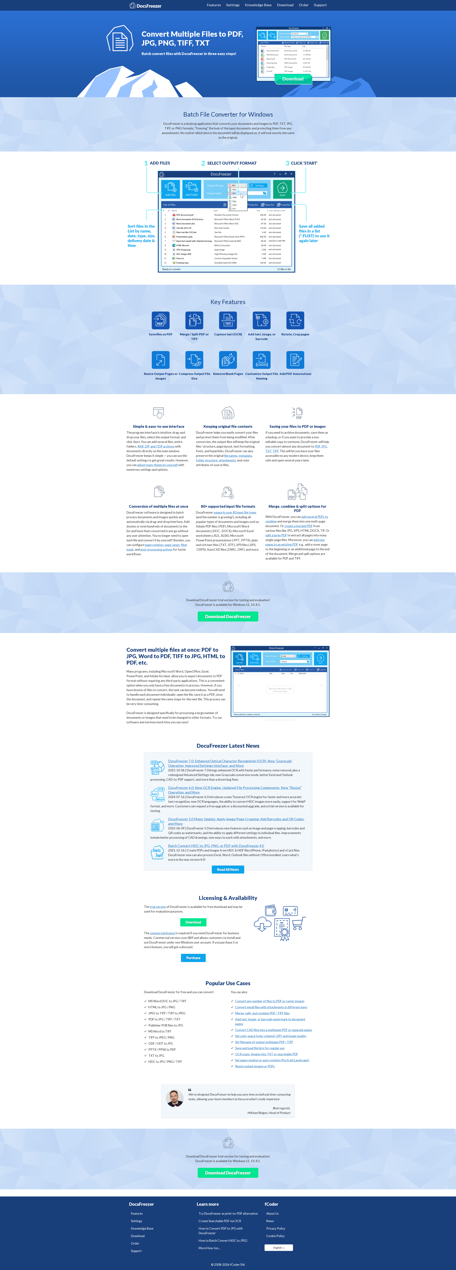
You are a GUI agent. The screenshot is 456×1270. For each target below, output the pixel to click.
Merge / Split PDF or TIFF (194, 336)
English (278, 1247)
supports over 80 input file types (235, 512)
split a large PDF (276, 535)
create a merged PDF (298, 526)
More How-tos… (210, 1248)
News (270, 1221)
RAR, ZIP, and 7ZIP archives (156, 446)
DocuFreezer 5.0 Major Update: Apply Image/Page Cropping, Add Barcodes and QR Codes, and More (236, 821)
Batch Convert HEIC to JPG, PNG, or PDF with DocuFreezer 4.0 (216, 846)
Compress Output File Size (194, 376)
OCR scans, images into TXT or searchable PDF (266, 1054)
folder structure (206, 460)
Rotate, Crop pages (295, 334)
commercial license (162, 933)
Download (285, 5)
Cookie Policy (275, 1236)
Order (304, 5)
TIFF (275, 451)
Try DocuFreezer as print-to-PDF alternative (228, 1213)
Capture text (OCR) (228, 334)
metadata (245, 456)
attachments (227, 460)
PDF (317, 446)
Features (214, 5)
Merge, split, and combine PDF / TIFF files (262, 1013)
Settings (233, 5)
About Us (272, 1213)
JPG (324, 446)
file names (230, 456)
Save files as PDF (161, 334)
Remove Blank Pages (228, 374)
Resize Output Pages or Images (161, 376)
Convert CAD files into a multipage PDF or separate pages (273, 1030)
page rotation (154, 545)
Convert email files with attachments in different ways (271, 1007)
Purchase (193, 958)
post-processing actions (156, 549)
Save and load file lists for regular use (259, 1048)
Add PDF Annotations (295, 374)
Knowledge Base (258, 5)
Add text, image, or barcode (262, 336)
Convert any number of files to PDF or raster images (269, 1001)
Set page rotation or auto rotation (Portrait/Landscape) (272, 1060)
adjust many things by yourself (157, 465)
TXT (268, 451)
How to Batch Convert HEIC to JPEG (223, 1240)
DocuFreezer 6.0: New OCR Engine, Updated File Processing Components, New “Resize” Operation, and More (235, 790)
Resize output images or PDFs (255, 1066)
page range (172, 545)
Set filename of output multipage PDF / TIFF (264, 1042)
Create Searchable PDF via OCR (220, 1221)
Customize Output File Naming (261, 376)
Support (320, 5)
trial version (158, 907)
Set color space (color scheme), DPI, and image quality (270, 1036)
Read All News (228, 869)
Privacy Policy (275, 1228)
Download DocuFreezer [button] (228, 616)
